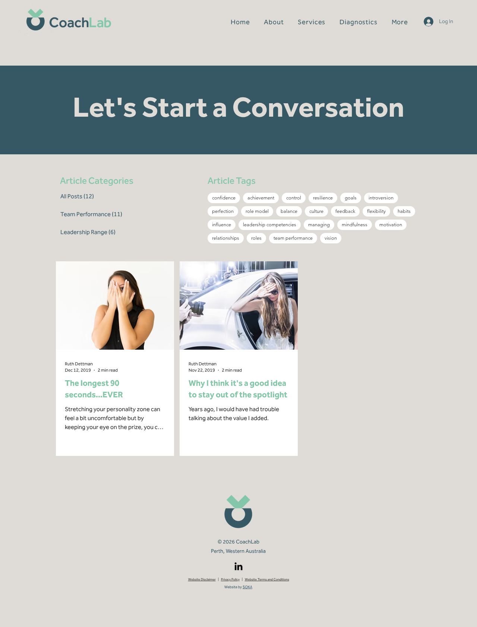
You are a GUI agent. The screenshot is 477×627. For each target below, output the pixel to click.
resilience (323, 198)
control (293, 198)
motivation (390, 224)
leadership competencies (269, 224)
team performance (293, 238)
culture (316, 211)
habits (404, 211)
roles (256, 238)
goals (351, 198)
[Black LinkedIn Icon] (238, 566)
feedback (345, 211)
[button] (311, 22)
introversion (381, 198)
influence (221, 224)
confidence (224, 198)
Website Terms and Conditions (267, 579)
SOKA (247, 587)
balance (289, 211)
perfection (223, 211)
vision (331, 238)
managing (319, 224)
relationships (225, 238)
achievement (260, 198)
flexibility (376, 211)
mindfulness (354, 224)
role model (257, 211)
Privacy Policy (230, 579)
